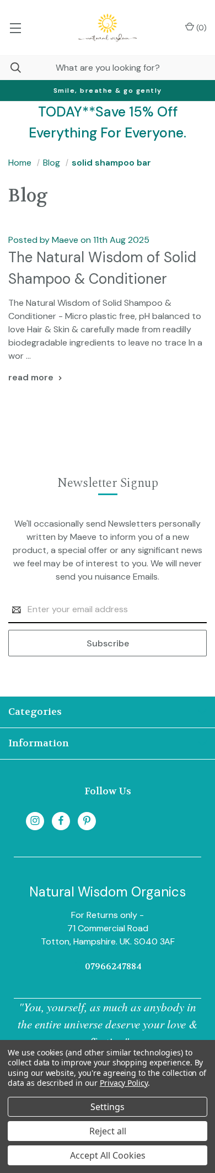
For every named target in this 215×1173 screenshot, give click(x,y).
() (200, 28)
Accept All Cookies (108, 1155)
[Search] (10, 67)
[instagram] (35, 820)
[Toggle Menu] (15, 27)
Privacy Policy (124, 1083)
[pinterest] (87, 820)
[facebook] (61, 820)
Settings (107, 1107)
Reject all (107, 1131)
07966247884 (113, 966)
